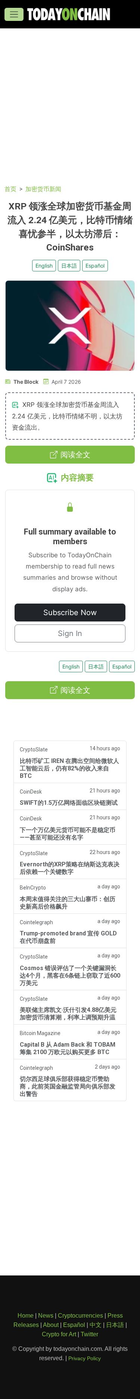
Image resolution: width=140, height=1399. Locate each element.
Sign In (70, 633)
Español (95, 265)
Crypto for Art (59, 1334)
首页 (10, 189)
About (51, 1325)
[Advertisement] (70, 102)
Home (26, 1315)
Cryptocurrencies (80, 1315)
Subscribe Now (70, 612)
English (44, 265)
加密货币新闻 (43, 189)
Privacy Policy (84, 1358)
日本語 (69, 265)
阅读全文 (75, 454)
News (45, 1315)
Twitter (89, 1334)
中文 (96, 1325)
